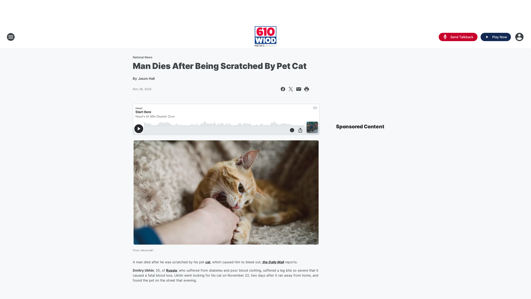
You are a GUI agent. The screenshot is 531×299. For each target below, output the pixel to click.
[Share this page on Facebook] (283, 89)
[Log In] (519, 37)
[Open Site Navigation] (11, 37)
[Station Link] (265, 37)
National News (142, 57)
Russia (171, 270)
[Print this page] (306, 89)
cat (207, 262)
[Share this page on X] (291, 89)
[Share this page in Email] (299, 89)
